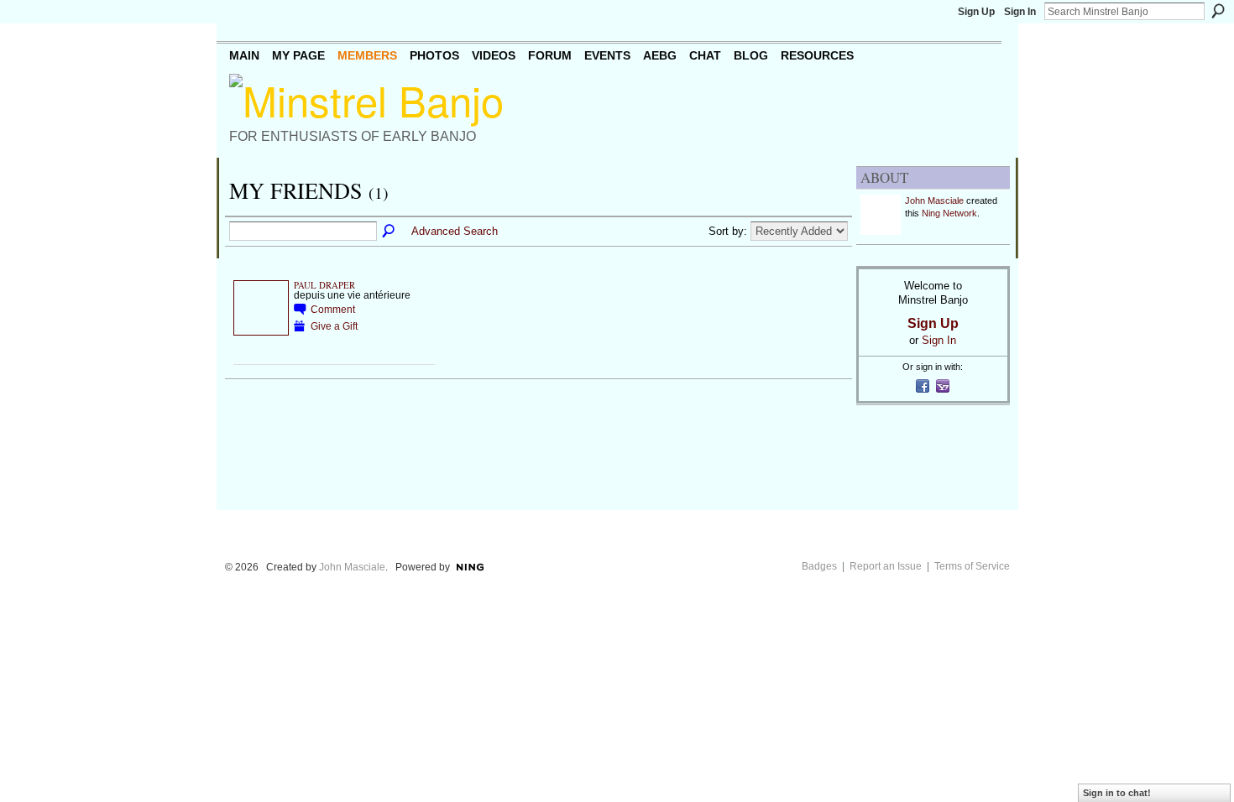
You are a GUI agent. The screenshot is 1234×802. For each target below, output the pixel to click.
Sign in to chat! (1117, 793)
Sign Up (976, 12)
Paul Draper (324, 285)
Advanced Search (454, 231)
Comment (333, 309)
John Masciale (934, 200)
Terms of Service (972, 566)
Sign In (1020, 12)
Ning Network (949, 213)
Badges (819, 566)
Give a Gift (334, 325)
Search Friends (389, 231)
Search (1218, 10)
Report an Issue (886, 566)
